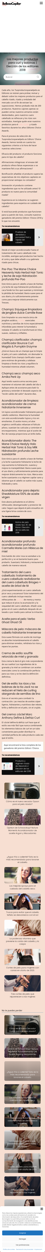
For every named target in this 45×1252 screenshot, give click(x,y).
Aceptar (22, 1233)
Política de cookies (9, 1249)
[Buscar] (37, 76)
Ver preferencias (22, 1245)
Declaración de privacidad (24, 1249)
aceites (21, 320)
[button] (42, 1209)
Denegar (22, 1239)
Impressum (38, 1249)
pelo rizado (24, 124)
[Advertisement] (22, 30)
